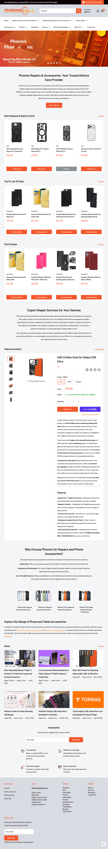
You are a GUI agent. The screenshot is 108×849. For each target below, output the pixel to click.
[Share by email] (99, 360)
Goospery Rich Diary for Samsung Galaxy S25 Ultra (65, 269)
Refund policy (9, 786)
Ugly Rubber (67, 802)
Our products (54, 96)
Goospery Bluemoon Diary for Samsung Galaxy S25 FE (91, 206)
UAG (7, 137)
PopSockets (67, 798)
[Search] (78, 10)
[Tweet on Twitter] (95, 360)
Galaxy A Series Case (39, 791)
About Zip (7, 789)
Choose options (16, 223)
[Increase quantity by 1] (79, 392)
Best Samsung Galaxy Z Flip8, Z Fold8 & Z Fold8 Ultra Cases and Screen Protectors (18, 664)
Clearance (34, 27)
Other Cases (80, 20)
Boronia (91, 781)
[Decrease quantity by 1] (67, 392)
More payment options (90, 405)
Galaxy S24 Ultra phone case (55, 621)
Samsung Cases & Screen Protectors (56, 20)
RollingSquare (68, 793)
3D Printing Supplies (60, 27)
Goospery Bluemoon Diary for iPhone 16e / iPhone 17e (41, 269)
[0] (102, 11)
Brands (44, 27)
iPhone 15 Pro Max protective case (28, 621)
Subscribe (76, 731)
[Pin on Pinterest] (91, 360)
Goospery (9, 202)
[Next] (104, 137)
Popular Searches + (39, 795)
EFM (64, 781)
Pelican (65, 790)
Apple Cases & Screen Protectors (24, 20)
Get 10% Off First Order (94, 2)
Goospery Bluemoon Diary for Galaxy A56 (41, 206)
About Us (77, 27)
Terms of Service (10, 783)
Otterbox (66, 779)
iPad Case (35, 786)
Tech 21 (65, 786)
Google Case (36, 793)
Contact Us (91, 27)
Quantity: (60, 392)
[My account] (98, 11)
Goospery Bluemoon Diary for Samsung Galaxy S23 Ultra (66, 206)
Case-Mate (67, 783)
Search (6, 779)
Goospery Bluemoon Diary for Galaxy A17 (16, 206)
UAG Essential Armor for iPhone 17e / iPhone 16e (14, 141)
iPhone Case (36, 784)
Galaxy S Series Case (39, 788)
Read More (8, 627)
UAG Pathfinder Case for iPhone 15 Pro (64, 141)
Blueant (65, 800)
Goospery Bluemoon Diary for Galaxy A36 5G (91, 269)
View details (99, 340)
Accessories (8, 27)
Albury (90, 779)
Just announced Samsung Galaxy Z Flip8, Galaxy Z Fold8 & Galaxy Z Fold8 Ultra (53, 664)
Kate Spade (67, 788)
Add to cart (17, 160)
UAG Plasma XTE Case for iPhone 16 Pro (40, 141)
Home (6, 20)
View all (101, 107)
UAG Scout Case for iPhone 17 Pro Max (91, 141)
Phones (22, 27)
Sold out (66, 160)
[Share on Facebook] (87, 360)
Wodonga (91, 783)
